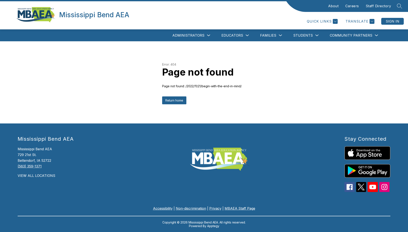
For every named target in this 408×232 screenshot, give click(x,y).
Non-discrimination (191, 208)
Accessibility (163, 208)
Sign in (392, 21)
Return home (174, 100)
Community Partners (351, 35)
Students (303, 35)
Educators (232, 35)
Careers (352, 6)
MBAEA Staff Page (240, 208)
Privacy (215, 208)
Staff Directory (378, 6)
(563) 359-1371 (30, 166)
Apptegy (213, 226)
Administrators (188, 35)
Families (268, 35)
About (333, 6)
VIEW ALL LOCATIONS (36, 175)
